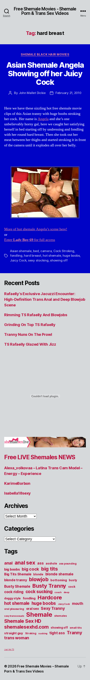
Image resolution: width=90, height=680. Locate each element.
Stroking (30, 633)
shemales (60, 615)
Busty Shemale (17, 586)
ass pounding (68, 563)
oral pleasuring (14, 608)
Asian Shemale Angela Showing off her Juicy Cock (45, 73)
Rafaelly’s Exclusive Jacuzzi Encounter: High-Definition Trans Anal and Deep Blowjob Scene (44, 299)
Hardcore (49, 597)
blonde (38, 574)
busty (73, 580)
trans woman (16, 637)
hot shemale (52, 256)
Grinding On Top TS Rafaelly (29, 324)
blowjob (38, 579)
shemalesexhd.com (26, 627)
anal (8, 563)
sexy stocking (38, 260)
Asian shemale (21, 251)
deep (66, 592)
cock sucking (39, 591)
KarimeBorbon (17, 483)
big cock (30, 569)
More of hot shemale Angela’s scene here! (35, 229)
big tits (49, 569)
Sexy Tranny (53, 608)
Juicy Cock (18, 260)
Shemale (39, 614)
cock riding (13, 592)
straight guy (13, 633)
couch (58, 592)
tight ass (57, 633)
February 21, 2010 (68, 93)
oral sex (32, 608)
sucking (42, 633)
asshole (51, 563)
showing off (58, 260)
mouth (77, 603)
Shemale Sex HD (22, 621)
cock (71, 586)
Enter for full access (29, 239)
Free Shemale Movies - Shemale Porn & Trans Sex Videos (45, 11)
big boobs (12, 569)
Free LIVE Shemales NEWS (39, 457)
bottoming (58, 580)
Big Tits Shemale (17, 574)
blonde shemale (59, 574)
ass (40, 563)
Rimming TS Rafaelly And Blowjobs (35, 315)
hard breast (32, 256)
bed (36, 251)
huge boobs (71, 256)
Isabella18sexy (17, 493)
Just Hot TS (9, 649)
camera (46, 251)
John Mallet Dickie (32, 93)
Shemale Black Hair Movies (45, 54)
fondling (16, 256)
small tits (75, 627)
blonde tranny (15, 580)
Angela (43, 119)
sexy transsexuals (14, 616)
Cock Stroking (63, 251)
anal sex (25, 562)
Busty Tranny (49, 585)
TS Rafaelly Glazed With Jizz (30, 344)
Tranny (74, 632)
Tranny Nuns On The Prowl (28, 334)
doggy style (12, 598)
